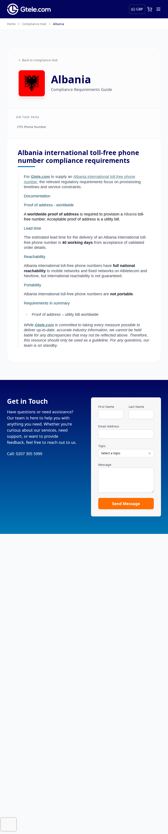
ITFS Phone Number (31, 127)
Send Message (126, 503)
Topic (102, 446)
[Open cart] (149, 9)
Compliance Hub (34, 24)
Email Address (108, 426)
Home (11, 24)
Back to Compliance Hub (40, 60)
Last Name (136, 407)
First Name (106, 407)
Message (104, 465)
